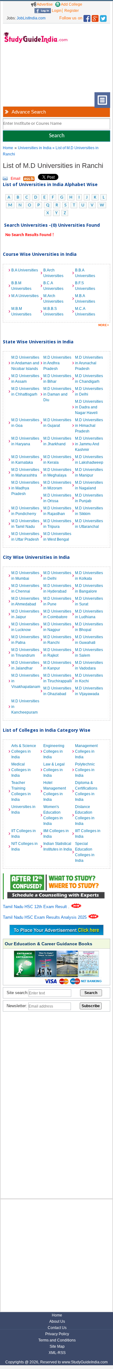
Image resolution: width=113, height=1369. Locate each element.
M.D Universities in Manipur (89, 472)
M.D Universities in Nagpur (57, 627)
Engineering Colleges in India (53, 751)
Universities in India (35, 148)
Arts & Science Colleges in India (23, 751)
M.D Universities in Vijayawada (89, 691)
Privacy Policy (57, 1334)
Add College (71, 4)
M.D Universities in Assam (25, 379)
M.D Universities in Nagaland (89, 485)
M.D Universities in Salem (89, 653)
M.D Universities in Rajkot (57, 653)
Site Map (57, 1346)
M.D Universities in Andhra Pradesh (57, 363)
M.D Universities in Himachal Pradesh (89, 425)
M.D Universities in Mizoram (57, 485)
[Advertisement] (23, 72)
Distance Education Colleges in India (84, 815)
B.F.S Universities (85, 286)
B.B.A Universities (85, 273)
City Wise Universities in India (36, 557)
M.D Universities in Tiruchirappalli (57, 678)
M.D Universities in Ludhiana (89, 614)
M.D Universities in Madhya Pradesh (25, 488)
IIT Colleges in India (23, 834)
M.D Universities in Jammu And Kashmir (89, 444)
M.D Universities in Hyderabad (57, 588)
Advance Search (29, 111)
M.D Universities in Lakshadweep (89, 460)
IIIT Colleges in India (87, 834)
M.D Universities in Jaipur (25, 614)
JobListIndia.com (31, 18)
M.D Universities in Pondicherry (25, 511)
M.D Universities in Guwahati (89, 640)
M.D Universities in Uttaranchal (89, 524)
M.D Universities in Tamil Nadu (25, 524)
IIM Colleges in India (56, 834)
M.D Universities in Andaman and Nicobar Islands (25, 363)
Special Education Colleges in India (84, 852)
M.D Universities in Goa (25, 423)
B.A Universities (24, 270)
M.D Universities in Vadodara (89, 665)
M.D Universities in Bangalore (89, 588)
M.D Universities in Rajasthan (57, 511)
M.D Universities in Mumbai (25, 576)
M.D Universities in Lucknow (25, 627)
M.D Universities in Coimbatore (57, 614)
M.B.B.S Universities (53, 311)
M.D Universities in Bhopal (89, 627)
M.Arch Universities (53, 299)
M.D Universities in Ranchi (57, 640)
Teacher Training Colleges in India (21, 791)
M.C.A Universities (85, 311)
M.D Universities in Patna (25, 640)
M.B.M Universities (21, 311)
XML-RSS (57, 1353)
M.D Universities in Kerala (57, 460)
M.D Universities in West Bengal (57, 537)
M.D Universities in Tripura (57, 524)
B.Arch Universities (53, 273)
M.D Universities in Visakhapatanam (25, 681)
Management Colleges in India (86, 751)
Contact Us (57, 1328)
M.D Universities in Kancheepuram (25, 707)
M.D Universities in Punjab (89, 498)
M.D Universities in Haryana (25, 441)
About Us (57, 1321)
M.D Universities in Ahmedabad (25, 601)
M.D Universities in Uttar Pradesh (25, 537)
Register (71, 10)
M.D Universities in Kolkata (89, 576)
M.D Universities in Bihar (57, 379)
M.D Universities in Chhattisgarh (25, 391)
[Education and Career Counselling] (56, 876)
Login (56, 10)
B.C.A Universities (53, 286)
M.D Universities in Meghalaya (57, 472)
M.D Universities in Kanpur (57, 665)
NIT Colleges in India (24, 846)
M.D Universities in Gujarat (57, 423)
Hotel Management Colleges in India (54, 791)
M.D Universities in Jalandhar (25, 665)
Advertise (44, 4)
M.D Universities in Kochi (89, 678)
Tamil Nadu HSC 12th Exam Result (35, 906)
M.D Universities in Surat (89, 601)
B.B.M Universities (21, 286)
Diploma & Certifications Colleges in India (86, 791)
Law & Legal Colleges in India (54, 770)
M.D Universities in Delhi (89, 391)
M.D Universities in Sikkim (89, 511)
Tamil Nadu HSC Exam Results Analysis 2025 (45, 917)
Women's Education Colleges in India (53, 815)
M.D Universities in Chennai (25, 588)
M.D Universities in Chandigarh (89, 379)
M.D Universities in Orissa (57, 498)
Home (8, 148)
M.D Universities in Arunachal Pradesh (89, 363)
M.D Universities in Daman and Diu (57, 394)
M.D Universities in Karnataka (25, 460)
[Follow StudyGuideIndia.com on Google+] (95, 17)
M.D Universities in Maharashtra (25, 472)
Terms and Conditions (57, 1340)
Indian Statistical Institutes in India (57, 846)
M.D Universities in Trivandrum (25, 653)
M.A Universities (25, 296)
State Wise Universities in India (38, 342)
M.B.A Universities (85, 299)
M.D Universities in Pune (57, 601)
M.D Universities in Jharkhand (57, 441)
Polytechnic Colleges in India (85, 770)
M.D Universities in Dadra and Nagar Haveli (89, 407)
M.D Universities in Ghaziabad (57, 691)
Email (15, 178)
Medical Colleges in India (21, 770)
